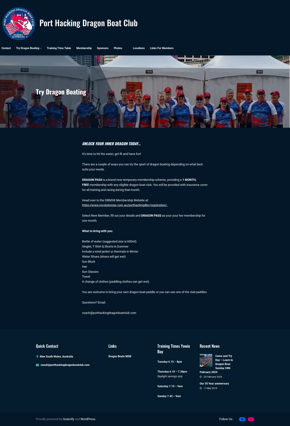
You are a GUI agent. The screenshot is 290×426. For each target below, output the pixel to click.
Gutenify (69, 419)
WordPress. (88, 419)
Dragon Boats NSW (119, 356)
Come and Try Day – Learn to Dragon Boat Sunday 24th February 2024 (216, 364)
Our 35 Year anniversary (214, 383)
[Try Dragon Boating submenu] (41, 48)
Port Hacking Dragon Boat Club (88, 23)
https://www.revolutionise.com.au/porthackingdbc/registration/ (125, 205)
